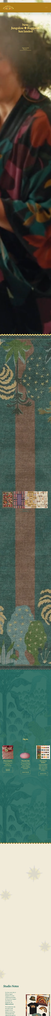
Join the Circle (43, 773)
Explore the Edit (25, 772)
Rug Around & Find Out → (25, 48)
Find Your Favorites (8, 770)
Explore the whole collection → (25, 510)
